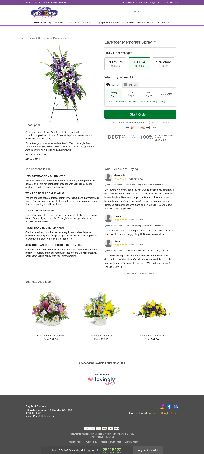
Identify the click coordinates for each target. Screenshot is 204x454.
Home (22, 38)
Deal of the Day (42, 22)
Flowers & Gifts (35, 38)
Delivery (116, 84)
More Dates (166, 93)
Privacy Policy (91, 442)
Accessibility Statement (111, 442)
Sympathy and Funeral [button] (110, 22)
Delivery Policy (131, 442)
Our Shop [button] (162, 22)
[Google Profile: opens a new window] (176, 406)
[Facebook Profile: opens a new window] (169, 406)
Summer (58, 22)
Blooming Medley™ (134, 225)
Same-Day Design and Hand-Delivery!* (47, 2)
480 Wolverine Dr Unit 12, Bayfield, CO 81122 (49, 409)
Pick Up (133, 84)
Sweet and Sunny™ (134, 184)
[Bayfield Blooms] (48, 12)
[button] (195, 440)
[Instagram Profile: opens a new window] (162, 406)
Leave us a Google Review (163, 413)
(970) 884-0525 (33, 412)
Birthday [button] (87, 22)
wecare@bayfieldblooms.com (40, 416)
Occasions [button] (71, 22)
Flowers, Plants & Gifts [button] (139, 22)
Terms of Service (73, 442)
